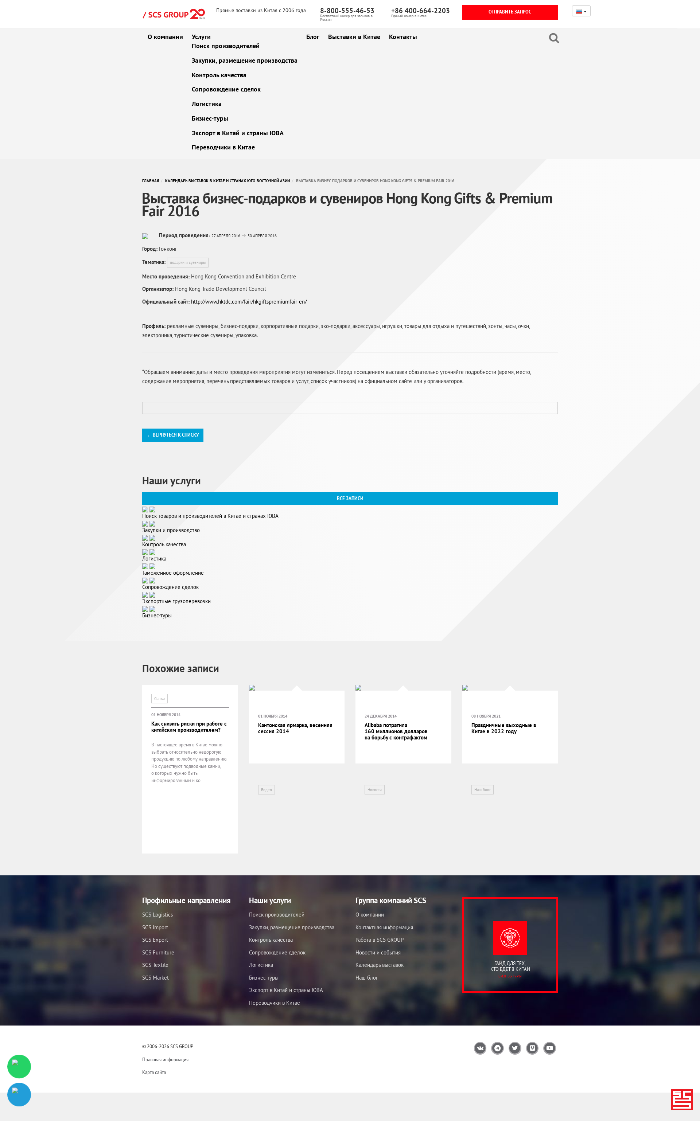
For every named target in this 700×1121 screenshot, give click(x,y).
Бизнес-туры (210, 118)
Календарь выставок (379, 964)
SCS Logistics (157, 914)
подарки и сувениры (188, 262)
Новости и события (378, 952)
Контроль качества (219, 75)
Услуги (201, 36)
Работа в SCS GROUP (379, 939)
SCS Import (155, 927)
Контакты (403, 36)
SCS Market (155, 977)
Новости (375, 789)
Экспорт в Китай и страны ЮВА (238, 133)
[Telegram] (19, 1094)
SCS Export (155, 939)
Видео (266, 789)
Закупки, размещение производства (245, 60)
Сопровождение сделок (226, 89)
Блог (312, 36)
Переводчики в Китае (223, 147)
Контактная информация (384, 927)
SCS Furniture (158, 952)
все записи (350, 498)
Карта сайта (154, 1072)
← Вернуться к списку (173, 435)
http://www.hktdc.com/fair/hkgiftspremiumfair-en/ (249, 301)
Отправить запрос (510, 12)
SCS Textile (155, 964)
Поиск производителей (226, 46)
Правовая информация (165, 1059)
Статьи (159, 698)
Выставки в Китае (354, 36)
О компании (165, 36)
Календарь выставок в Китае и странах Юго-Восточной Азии (227, 180)
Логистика (207, 103)
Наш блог (482, 789)
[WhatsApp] (19, 1066)
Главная (150, 180)
